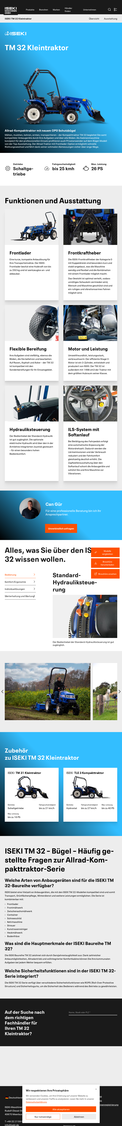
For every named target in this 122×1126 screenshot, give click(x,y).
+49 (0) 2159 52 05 (17, 1121)
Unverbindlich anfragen (61, 528)
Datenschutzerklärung (36, 1101)
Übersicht (94, 18)
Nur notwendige (43, 1116)
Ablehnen (79, 1116)
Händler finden (68, 9)
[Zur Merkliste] (115, 9)
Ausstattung (110, 18)
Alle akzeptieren (61, 1109)
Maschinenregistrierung (105, 1104)
